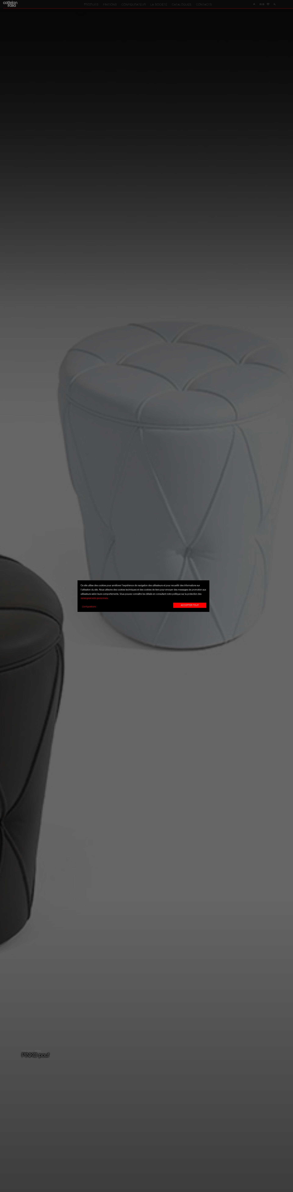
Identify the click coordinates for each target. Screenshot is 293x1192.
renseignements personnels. (94, 598)
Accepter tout (190, 605)
